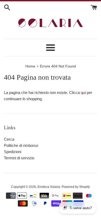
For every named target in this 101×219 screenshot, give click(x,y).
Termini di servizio (19, 158)
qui (83, 92)
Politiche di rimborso (21, 145)
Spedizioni (12, 151)
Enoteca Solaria (49, 187)
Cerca (9, 139)
